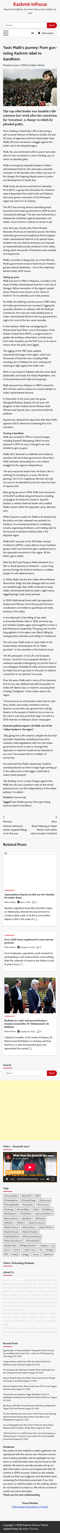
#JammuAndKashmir (44, 1214)
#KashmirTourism (11, 1232)
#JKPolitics (8, 1223)
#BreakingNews (11, 1200)
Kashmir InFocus (30, 4)
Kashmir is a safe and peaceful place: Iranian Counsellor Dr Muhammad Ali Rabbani (26, 1024)
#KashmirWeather (30, 1232)
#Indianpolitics (10, 1214)
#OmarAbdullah (33, 1241)
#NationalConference (13, 1241)
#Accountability (11, 1196)
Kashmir (17, 1250)
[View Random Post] (32, 33)
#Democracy (44, 1200)
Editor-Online (37, 65)
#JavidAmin (27, 1218)
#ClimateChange (28, 1200)
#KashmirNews (28, 1227)
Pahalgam (50, 1250)
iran (53, 1245)
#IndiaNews (47, 1209)
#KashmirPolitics (46, 1227)
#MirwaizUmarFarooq (32, 1236)
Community (20, 797)
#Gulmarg (8, 1209)
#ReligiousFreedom (28, 1245)
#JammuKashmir (11, 1218)
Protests (15, 1254)
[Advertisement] (30, 1110)
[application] (30, 1167)
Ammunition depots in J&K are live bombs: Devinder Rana (29, 896)
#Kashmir (21, 1223)
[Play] (7, 1179)
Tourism (36, 1254)
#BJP (37, 1196)
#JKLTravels (40, 1218)
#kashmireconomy (36, 1223)
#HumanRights (23, 1209)
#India (35, 1209)
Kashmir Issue (30, 1250)
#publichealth (10, 1245)
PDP (6, 1254)
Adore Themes (30, 1528)
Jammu (7, 1250)
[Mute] (48, 1179)
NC (41, 1250)
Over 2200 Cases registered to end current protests (28, 941)
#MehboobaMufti (11, 1236)
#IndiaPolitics (26, 1214)
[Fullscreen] (52, 1179)
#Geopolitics (28, 1205)
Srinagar (25, 1254)
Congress (44, 1245)
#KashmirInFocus (11, 1227)
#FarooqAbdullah (11, 1205)
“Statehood (47, 1254)
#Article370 (26, 1196)
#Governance (43, 1205)
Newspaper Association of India (30, 1506)
